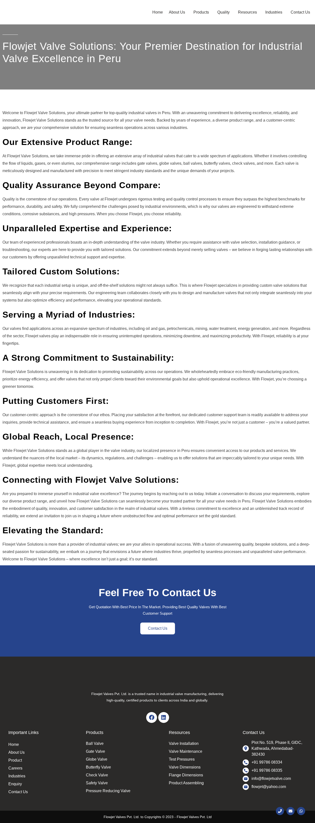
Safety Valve (97, 783)
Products (201, 12)
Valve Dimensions (185, 767)
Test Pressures (182, 759)
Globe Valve (96, 759)
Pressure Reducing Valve (108, 791)
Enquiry (15, 784)
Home (157, 12)
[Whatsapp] (301, 811)
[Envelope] (290, 811)
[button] (178, 12)
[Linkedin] (163, 717)
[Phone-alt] (280, 811)
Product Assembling (186, 783)
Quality (223, 12)
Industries (273, 12)
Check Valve (97, 775)
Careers (15, 768)
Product (15, 760)
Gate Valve (95, 751)
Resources (247, 12)
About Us (177, 12)
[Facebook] (151, 717)
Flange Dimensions (186, 775)
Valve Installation (184, 743)
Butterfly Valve (98, 767)
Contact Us (300, 12)
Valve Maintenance (185, 751)
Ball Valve (95, 743)
